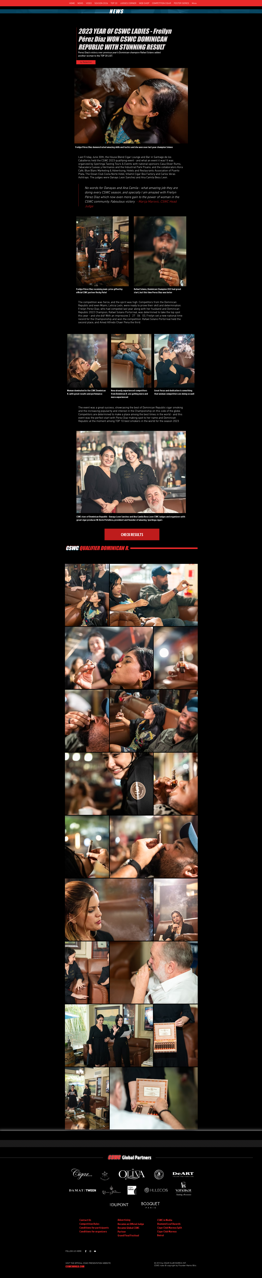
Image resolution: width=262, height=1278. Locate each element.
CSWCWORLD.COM (75, 1266)
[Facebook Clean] (86, 1251)
